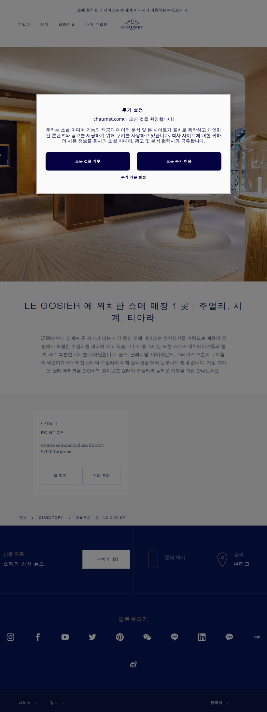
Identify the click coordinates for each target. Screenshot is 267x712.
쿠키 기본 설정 (133, 176)
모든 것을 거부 (87, 161)
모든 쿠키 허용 (178, 161)
